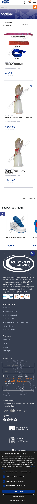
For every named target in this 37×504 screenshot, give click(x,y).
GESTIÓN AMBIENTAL (28, 296)
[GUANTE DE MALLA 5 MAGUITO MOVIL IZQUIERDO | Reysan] (18, 152)
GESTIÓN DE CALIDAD (22, 296)
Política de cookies (9, 330)
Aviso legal (6, 308)
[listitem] (17, 231)
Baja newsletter (8, 326)
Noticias (5, 347)
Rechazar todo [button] (18, 496)
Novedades (6, 340)
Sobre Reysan (7, 351)
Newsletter (8, 358)
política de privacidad (19, 381)
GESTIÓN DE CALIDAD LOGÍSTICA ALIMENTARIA (10, 296)
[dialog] (18, 477)
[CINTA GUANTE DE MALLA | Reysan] (18, 45)
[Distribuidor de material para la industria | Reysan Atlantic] (5, 2)
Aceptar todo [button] (18, 491)
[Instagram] (11, 419)
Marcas (5, 343)
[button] (2, 230)
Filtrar (2, 215)
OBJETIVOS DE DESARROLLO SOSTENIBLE (5, 296)
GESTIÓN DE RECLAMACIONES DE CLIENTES (16, 296)
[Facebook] (4, 419)
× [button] (35, 453)
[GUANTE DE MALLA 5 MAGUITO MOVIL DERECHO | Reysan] (18, 99)
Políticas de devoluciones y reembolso (15, 322)
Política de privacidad (10, 315)
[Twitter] (8, 419)
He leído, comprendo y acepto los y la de (18, 379)
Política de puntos (8, 319)
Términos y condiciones (10, 311)
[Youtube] (15, 419)
